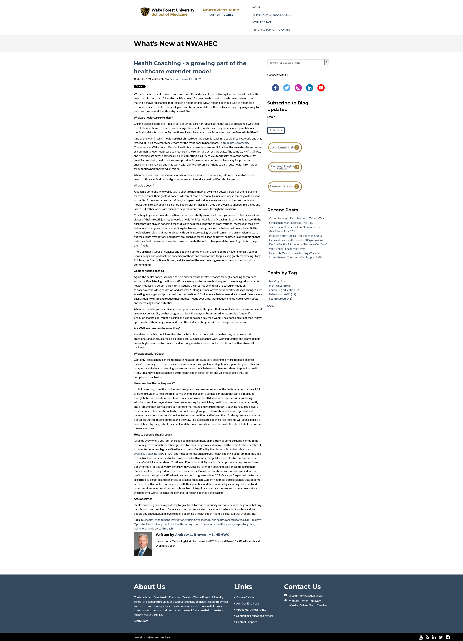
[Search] (326, 62)
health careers (224, 524)
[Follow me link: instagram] (452, 637)
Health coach (164, 528)
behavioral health (144, 528)
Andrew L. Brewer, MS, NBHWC (186, 79)
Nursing (277, 281)
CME (246, 519)
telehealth (147, 519)
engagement (162, 519)
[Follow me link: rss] (427, 637)
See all (271, 305)
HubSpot (166, 637)
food (196, 524)
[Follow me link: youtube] (420, 637)
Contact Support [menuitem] (246, 621)
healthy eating (183, 524)
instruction (177, 519)
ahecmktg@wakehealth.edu (306, 595)
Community (208, 524)
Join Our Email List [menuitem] (247, 603)
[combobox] (295, 62)
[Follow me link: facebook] (447, 637)
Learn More (141, 620)
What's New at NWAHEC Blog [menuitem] (272, 14)
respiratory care (244, 524)
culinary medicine (163, 524)
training (190, 519)
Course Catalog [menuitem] (245, 597)
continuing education (285, 289)
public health (216, 519)
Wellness (201, 519)
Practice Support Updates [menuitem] (271, 29)
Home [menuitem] (256, 7)
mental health (233, 519)
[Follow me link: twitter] (440, 637)
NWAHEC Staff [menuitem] (261, 22)
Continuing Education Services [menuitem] (254, 615)
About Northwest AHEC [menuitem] (251, 609)
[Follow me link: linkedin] (434, 637)
